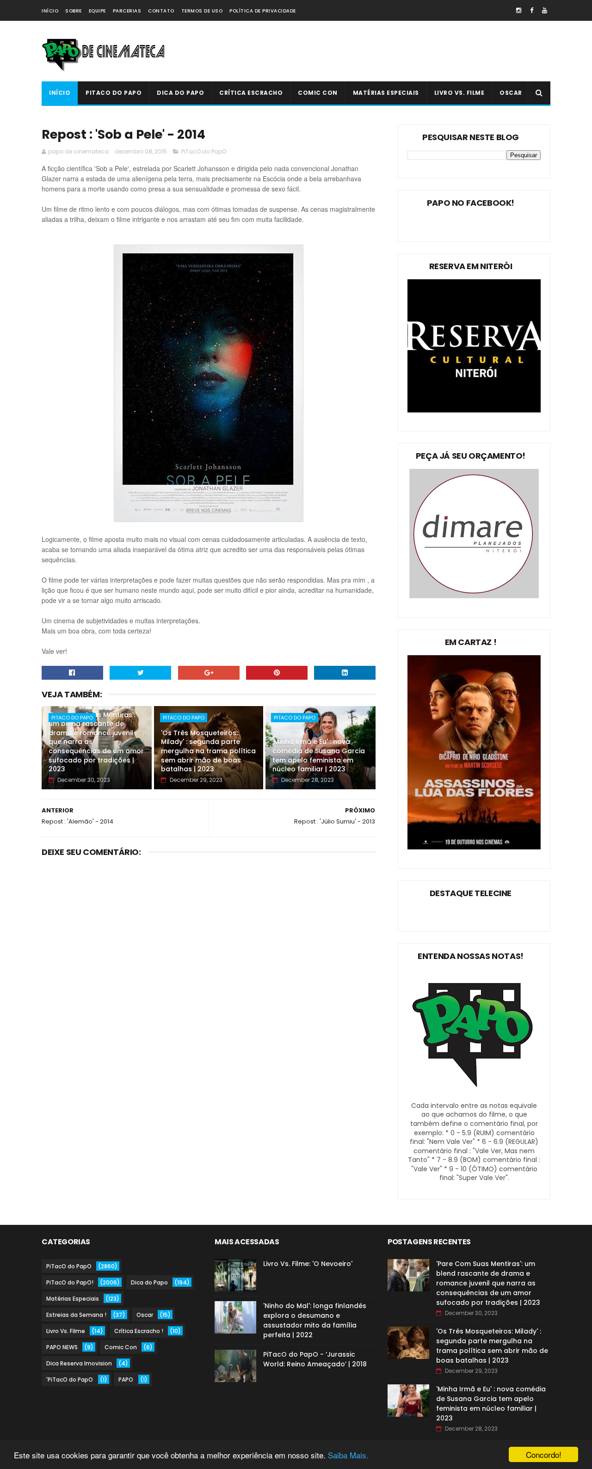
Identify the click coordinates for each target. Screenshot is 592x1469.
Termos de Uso (202, 10)
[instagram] (518, 10)
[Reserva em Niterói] (474, 410)
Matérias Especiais (386, 93)
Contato (161, 10)
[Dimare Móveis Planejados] (474, 596)
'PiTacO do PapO (69, 1379)
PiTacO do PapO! (69, 1282)
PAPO (125, 1379)
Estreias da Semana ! (76, 1315)
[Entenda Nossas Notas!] (474, 1096)
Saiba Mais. (348, 1455)
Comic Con (318, 93)
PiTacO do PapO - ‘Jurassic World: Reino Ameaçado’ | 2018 (315, 1359)
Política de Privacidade (262, 10)
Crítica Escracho (251, 93)
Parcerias (127, 10)
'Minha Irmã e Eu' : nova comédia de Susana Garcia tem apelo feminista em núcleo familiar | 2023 (318, 755)
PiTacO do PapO (114, 93)
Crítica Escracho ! (138, 1331)
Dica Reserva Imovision (79, 1363)
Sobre (73, 10)
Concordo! (543, 1454)
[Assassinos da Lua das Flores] (474, 847)
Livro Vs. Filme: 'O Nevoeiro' (307, 1263)
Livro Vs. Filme (459, 93)
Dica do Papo (180, 93)
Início (50, 10)
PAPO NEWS (62, 1347)
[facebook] (531, 10)
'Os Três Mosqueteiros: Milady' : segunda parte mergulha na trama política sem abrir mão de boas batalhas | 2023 (208, 751)
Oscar (511, 93)
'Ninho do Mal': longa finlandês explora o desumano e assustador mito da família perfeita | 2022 (314, 1320)
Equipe (97, 10)
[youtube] (544, 10)
